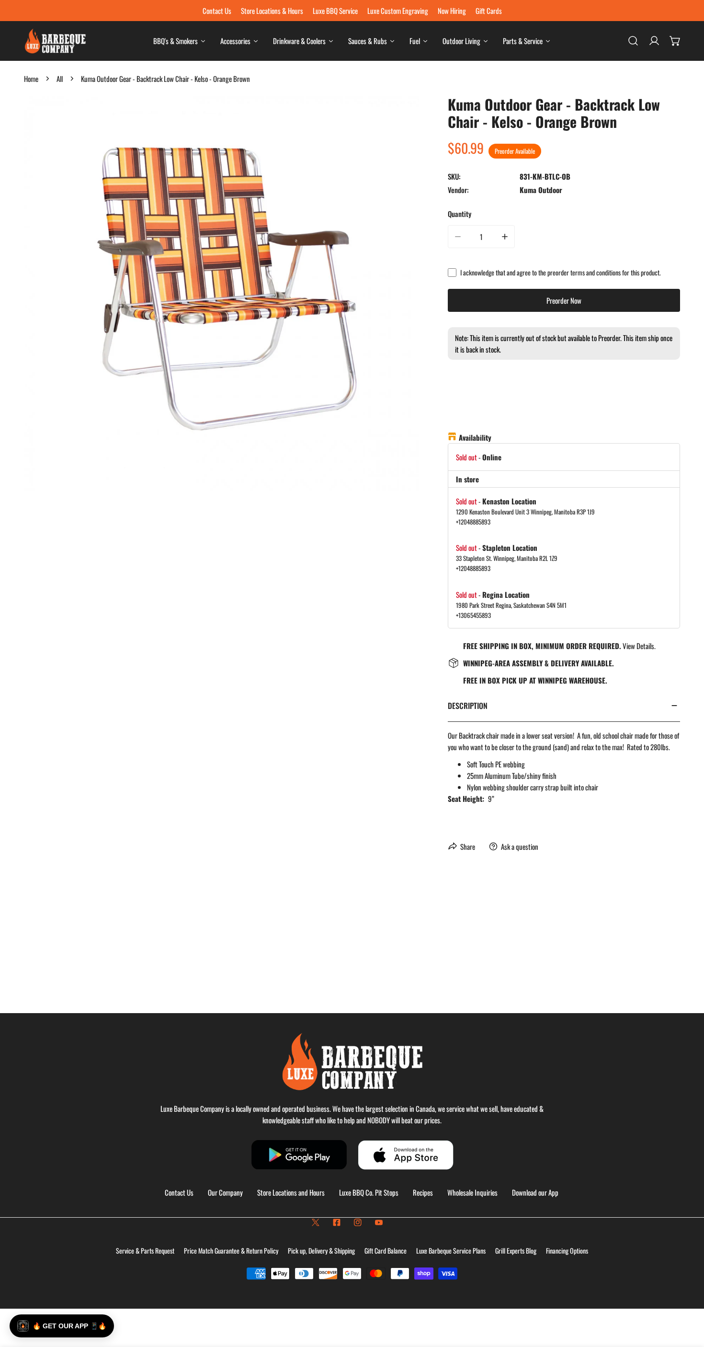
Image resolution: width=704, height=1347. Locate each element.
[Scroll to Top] (686, 1296)
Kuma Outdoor (541, 189)
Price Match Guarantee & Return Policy (231, 1250)
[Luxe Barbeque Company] (55, 41)
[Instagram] (357, 1222)
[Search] (633, 40)
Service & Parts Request (145, 1250)
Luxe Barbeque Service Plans (451, 1250)
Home (31, 78)
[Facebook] (336, 1222)
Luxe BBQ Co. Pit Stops (368, 1192)
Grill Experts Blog (515, 1250)
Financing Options (567, 1250)
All (60, 78)
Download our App (535, 1192)
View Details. (639, 645)
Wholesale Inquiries (472, 1192)
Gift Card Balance (385, 1250)
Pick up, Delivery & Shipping (321, 1250)
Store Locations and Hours (291, 1192)
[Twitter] (315, 1222)
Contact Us (179, 1192)
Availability (475, 437)
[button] (675, 40)
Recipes (423, 1192)
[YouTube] (378, 1222)
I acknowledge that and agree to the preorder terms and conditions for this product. (560, 272)
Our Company (225, 1192)
